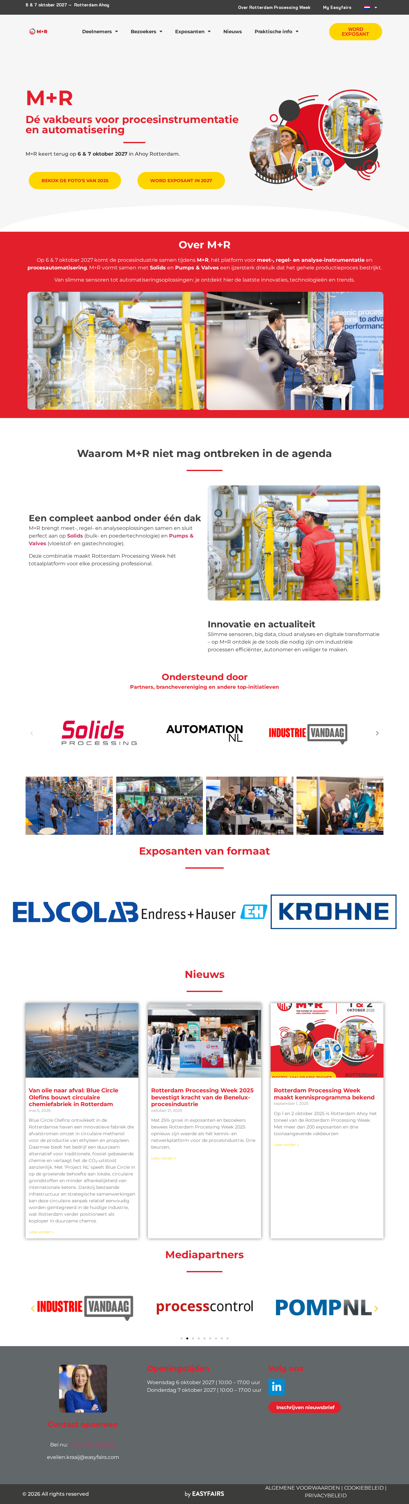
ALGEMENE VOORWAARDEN (302, 1488)
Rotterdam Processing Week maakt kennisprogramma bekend (324, 1094)
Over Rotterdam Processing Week (274, 7)
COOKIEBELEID (364, 1488)
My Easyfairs (337, 7)
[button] (355, 31)
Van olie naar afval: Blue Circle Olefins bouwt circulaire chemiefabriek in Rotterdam (73, 1097)
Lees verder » (41, 1231)
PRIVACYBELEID (326, 1495)
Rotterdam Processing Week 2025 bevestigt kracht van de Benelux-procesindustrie (202, 1097)
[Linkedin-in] (276, 1387)
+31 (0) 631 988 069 (92, 1445)
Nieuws (232, 31)
